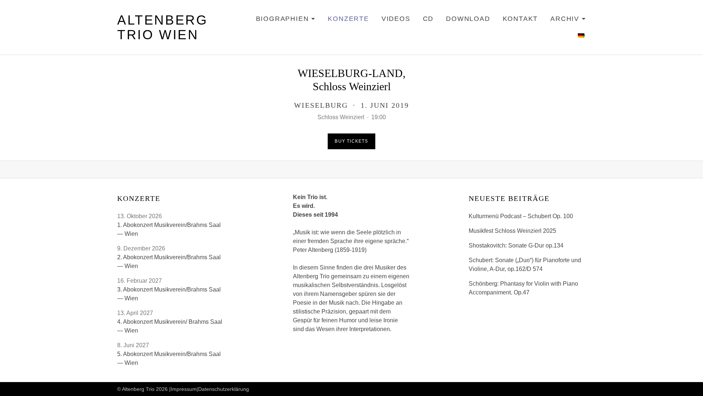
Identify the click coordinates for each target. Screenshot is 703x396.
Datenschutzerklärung (223, 389)
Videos (396, 18)
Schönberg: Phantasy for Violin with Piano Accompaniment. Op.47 (523, 288)
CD (428, 18)
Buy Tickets (351, 141)
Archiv (568, 20)
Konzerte (348, 18)
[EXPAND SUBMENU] (582, 36)
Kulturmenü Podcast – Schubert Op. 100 (521, 216)
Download (468, 18)
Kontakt (520, 18)
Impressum (184, 389)
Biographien (286, 20)
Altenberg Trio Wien (162, 27)
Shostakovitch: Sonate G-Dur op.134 (516, 245)
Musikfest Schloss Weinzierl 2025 (512, 231)
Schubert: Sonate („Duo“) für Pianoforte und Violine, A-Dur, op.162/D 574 (525, 264)
